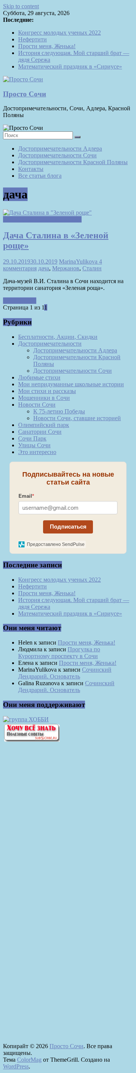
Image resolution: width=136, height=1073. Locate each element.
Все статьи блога (40, 175)
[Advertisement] (44, 876)
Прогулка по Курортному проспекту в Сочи (59, 652)
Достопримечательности (50, 343)
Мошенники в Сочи (44, 398)
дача (43, 268)
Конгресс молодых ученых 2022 (59, 32)
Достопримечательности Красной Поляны (73, 162)
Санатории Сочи (40, 431)
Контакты (30, 169)
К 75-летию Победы (59, 411)
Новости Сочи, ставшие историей (77, 418)
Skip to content (21, 6)
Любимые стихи (39, 377)
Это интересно (37, 452)
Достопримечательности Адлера (60, 148)
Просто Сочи (24, 94)
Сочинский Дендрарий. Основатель (64, 673)
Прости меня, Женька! (47, 46)
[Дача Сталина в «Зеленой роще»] (47, 212)
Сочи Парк (32, 438)
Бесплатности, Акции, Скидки (57, 337)
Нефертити (32, 39)
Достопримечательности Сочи (57, 155)
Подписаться (68, 526)
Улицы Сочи (34, 445)
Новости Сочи (37, 404)
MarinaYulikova (79, 261)
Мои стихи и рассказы (47, 391)
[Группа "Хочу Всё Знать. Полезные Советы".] (31, 739)
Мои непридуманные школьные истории (71, 384)
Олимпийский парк (43, 425)
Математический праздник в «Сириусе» (70, 66)
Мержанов (65, 268)
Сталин (92, 268)
